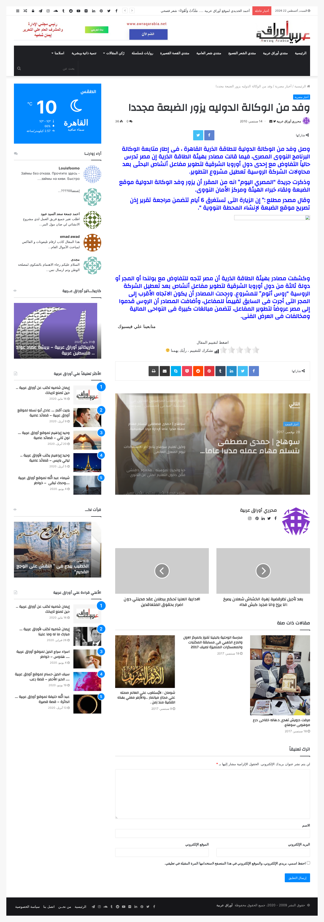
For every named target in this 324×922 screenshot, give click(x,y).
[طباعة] (154, 371)
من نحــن (64, 907)
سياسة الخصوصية (27, 907)
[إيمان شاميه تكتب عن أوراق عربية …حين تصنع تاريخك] (87, 395)
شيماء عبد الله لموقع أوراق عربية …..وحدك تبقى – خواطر (44, 480)
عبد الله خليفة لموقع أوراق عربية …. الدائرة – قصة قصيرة (42, 699)
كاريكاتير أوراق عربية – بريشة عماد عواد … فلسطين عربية (59, 350)
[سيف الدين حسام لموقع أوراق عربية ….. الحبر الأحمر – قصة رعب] (87, 681)
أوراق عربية (224, 905)
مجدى (75, 259)
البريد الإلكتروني (299, 844)
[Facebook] (209, 135)
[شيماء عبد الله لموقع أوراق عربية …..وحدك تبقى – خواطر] (87, 485)
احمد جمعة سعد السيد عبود (60, 214)
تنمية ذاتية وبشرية (84, 53)
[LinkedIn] (232, 371)
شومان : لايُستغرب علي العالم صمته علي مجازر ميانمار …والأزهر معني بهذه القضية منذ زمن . (146, 697)
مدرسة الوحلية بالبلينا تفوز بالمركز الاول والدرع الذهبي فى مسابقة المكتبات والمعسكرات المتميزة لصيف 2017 (212, 642)
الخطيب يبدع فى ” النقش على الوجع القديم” (63, 569)
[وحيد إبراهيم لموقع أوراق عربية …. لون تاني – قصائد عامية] (87, 440)
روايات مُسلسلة (142, 53)
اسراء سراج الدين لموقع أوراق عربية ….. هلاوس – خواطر (43, 654)
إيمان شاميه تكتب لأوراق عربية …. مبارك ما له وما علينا (44, 632)
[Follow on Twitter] (274, 121)
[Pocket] (187, 371)
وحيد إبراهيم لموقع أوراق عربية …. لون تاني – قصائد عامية (44, 435)
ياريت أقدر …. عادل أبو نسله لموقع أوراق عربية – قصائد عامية (43, 413)
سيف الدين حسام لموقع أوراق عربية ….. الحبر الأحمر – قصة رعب (42, 677)
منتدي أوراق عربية (275, 53)
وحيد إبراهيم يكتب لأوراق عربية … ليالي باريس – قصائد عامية (45, 458)
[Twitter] (198, 135)
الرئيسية (301, 53)
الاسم (306, 825)
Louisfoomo (69, 168)
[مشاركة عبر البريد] (165, 371)
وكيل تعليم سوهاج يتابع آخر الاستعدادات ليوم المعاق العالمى (253, 444)
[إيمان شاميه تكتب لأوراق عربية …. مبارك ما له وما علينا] (87, 636)
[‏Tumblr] (220, 371)
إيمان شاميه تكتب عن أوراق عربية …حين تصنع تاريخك (43, 390)
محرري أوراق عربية (289, 121)
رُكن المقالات (115, 53)
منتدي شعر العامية (208, 53)
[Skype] (176, 371)
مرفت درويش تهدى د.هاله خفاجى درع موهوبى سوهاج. (281, 722)
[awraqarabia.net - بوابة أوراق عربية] (283, 32)
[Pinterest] (209, 371)
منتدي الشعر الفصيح (242, 53)
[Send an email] (270, 121)
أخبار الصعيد (291, 424)
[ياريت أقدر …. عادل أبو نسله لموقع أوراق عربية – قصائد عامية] (87, 417)
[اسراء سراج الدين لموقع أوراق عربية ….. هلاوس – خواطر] (87, 658)
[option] (212, 444)
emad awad (70, 236)
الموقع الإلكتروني (197, 844)
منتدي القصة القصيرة (174, 53)
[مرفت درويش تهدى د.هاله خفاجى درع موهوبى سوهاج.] (280, 675)
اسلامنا (59, 53)
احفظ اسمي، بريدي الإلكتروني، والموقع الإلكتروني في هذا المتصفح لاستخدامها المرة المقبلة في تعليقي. (235, 863)
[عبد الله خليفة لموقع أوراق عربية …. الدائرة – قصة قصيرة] (87, 704)
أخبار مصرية (283, 86)
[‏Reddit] (198, 371)
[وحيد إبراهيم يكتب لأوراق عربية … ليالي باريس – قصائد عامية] (87, 462)
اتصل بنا (49, 907)
